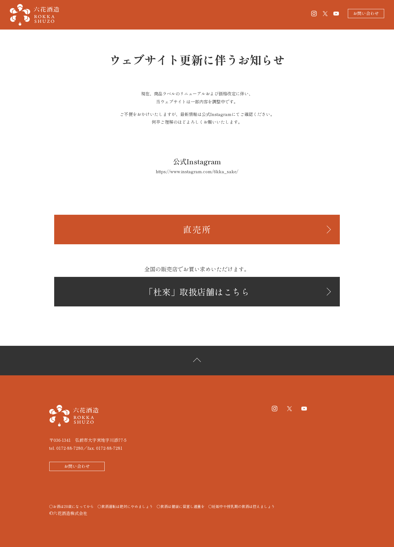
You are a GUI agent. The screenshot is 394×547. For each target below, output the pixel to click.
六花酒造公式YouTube (336, 14)
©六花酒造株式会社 (68, 513)
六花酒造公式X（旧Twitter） (325, 14)
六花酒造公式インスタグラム (314, 14)
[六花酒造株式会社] (51, 15)
